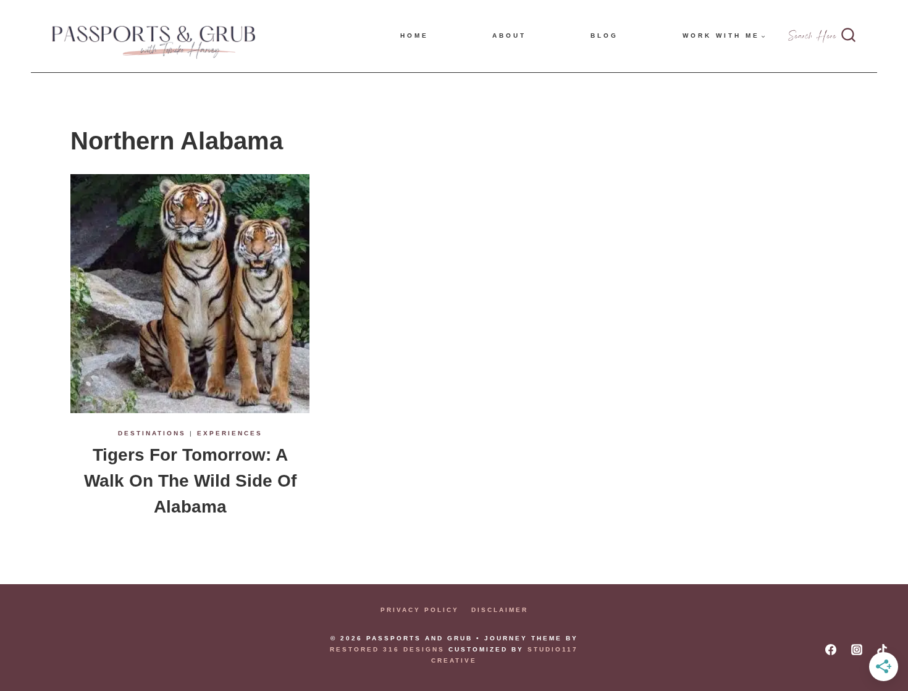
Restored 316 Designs (387, 649)
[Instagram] (857, 650)
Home (414, 35)
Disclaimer (499, 609)
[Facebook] (831, 650)
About (509, 35)
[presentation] (189, 293)
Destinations (152, 433)
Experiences (230, 433)
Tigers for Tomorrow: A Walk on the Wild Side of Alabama (190, 480)
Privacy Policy (419, 609)
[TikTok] (882, 650)
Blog (604, 35)
